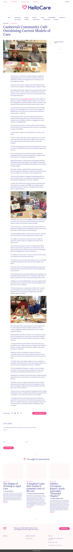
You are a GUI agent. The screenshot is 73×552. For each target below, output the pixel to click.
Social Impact (14, 1)
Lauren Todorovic (9, 491)
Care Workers (36, 19)
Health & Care (17, 19)
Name (4, 441)
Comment (5, 429)
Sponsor (26, 17)
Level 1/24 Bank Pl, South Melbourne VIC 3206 (55, 539)
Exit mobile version (36, 550)
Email (26, 441)
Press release (17, 17)
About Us (5, 1)
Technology (62, 17)
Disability (35, 17)
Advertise (35, 1)
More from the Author (39, 413)
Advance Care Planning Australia (36, 493)
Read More (5, 502)
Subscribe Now (64, 528)
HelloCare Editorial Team (59, 42)
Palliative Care (46, 19)
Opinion (42, 17)
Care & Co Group (29, 538)
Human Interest (51, 17)
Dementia (27, 19)
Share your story (25, 1)
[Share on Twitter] (15, 413)
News (9, 17)
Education (56, 19)
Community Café (26, 99)
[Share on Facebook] (12, 413)
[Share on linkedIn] (18, 413)
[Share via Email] (21, 413)
